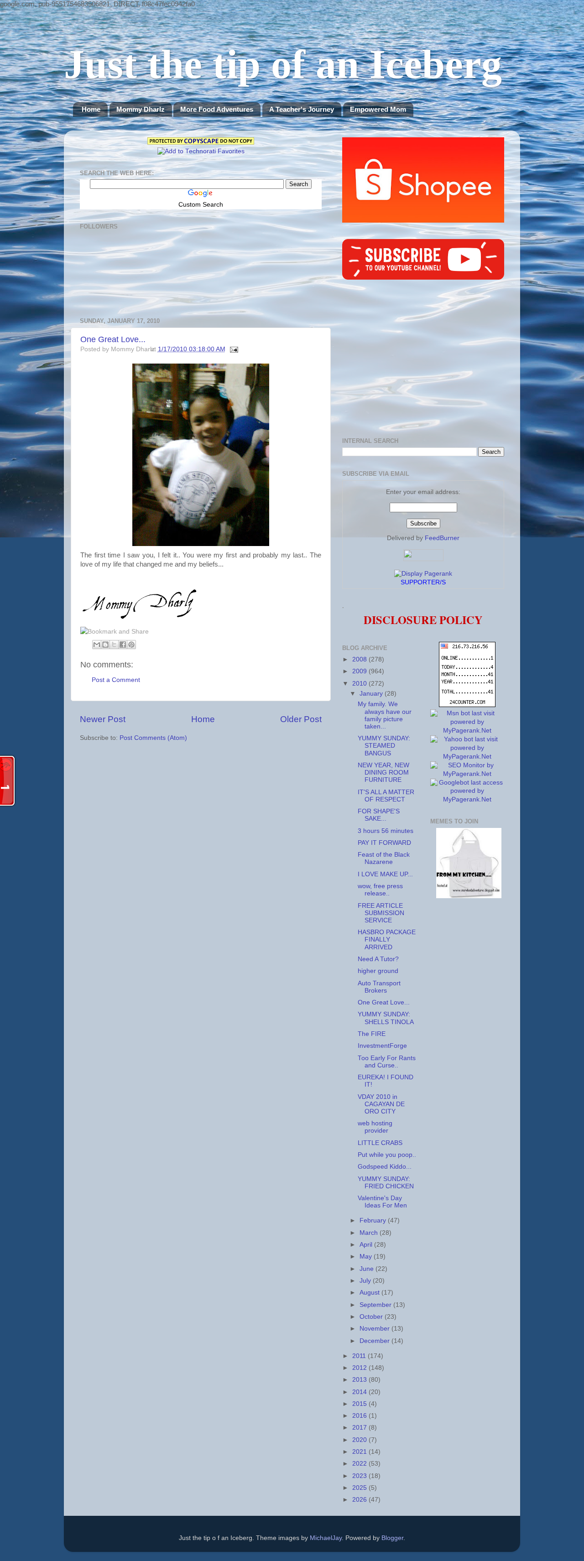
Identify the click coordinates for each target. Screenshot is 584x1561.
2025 (360, 1487)
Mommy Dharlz (140, 109)
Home (91, 109)
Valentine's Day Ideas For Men (382, 1202)
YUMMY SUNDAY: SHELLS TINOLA (386, 1018)
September (376, 1304)
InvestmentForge (382, 1045)
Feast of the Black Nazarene (384, 858)
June (367, 1268)
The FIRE (372, 1033)
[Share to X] (114, 644)
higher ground (378, 971)
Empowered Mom (378, 109)
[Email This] (96, 644)
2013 (360, 1379)
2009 (360, 671)
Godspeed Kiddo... (385, 1166)
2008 (360, 659)
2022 (360, 1463)
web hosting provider (375, 1127)
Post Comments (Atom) (153, 737)
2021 (360, 1451)
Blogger (392, 1538)
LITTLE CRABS (380, 1143)
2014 (360, 1392)
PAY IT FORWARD (384, 842)
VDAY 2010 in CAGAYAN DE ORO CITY (381, 1104)
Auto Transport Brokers (379, 987)
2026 (360, 1499)
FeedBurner (442, 538)
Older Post (301, 719)
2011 (360, 1356)
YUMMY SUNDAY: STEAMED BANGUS (384, 745)
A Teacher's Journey (301, 109)
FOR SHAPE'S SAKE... (379, 815)
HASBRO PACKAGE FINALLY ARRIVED (387, 939)
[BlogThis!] (105, 644)
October (372, 1316)
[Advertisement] (423, 360)
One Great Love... (113, 339)
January (372, 693)
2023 (360, 1476)
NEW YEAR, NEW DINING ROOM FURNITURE (383, 772)
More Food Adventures (216, 109)
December (375, 1340)
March (370, 1232)
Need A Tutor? (378, 959)
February (374, 1220)
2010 (360, 683)
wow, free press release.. (380, 890)
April (367, 1244)
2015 (360, 1403)
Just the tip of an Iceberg (283, 64)
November (375, 1328)
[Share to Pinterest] (131, 644)
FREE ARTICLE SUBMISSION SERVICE (381, 913)
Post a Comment (116, 679)
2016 (360, 1415)
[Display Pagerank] (423, 573)
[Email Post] (233, 349)
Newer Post (102, 719)
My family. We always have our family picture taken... (385, 715)
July (366, 1280)
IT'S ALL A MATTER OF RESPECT (386, 796)
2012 (360, 1367)
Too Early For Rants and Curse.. (387, 1062)
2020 (360, 1439)
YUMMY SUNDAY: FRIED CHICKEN (386, 1183)
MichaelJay (326, 1538)
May (367, 1256)
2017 (360, 1427)
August (370, 1292)
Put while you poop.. (387, 1154)
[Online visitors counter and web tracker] (467, 705)
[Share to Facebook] (122, 644)
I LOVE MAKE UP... (385, 874)
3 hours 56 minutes (385, 830)
